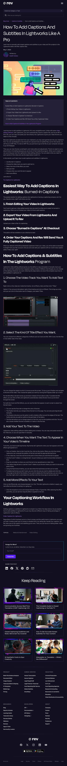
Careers (47, 710)
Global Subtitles (28, 689)
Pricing (5, 691)
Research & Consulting (51, 689)
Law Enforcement (50, 681)
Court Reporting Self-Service (32, 686)
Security (47, 718)
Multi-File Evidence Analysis (11, 675)
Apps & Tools (6, 726)
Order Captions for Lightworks (12, 516)
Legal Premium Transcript (31, 683)
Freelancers (48, 721)
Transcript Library (8, 715)
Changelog (27, 715)
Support (47, 724)
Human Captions (28, 678)
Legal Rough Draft (29, 681)
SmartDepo (27, 691)
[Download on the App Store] (28, 751)
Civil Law (47, 683)
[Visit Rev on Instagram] (33, 745)
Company (47, 707)
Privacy (39, 761)
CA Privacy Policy (48, 761)
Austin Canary (14, 56)
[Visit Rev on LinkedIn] (40, 745)
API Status (27, 713)
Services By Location (9, 729)
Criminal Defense (50, 678)
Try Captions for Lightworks (11, 180)
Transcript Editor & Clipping (10, 683)
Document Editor (7, 678)
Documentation (29, 710)
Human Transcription (30, 675)
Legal (22, 761)
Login (62, 761)
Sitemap (57, 761)
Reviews (5, 724)
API (25, 707)
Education (48, 694)
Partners (47, 715)
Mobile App (6, 689)
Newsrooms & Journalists (52, 691)
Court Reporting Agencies (52, 686)
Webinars (5, 721)
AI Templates (7, 686)
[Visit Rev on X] (27, 745)
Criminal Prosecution (51, 675)
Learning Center (7, 713)
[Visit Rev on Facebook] (21, 745)
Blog (4, 707)
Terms (33, 761)
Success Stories (7, 718)
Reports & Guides (8, 710)
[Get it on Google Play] (39, 751)
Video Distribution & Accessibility (54, 697)
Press (46, 713)
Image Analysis (7, 681)
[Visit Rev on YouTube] (46, 745)
